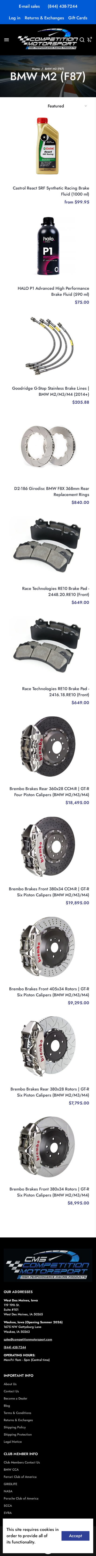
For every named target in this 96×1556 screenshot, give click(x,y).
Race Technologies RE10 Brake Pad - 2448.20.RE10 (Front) (55, 591)
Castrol (84, 182)
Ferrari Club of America (20, 1477)
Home (36, 69)
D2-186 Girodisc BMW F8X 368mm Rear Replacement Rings (51, 491)
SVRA (8, 1513)
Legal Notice (13, 1442)
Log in (15, 18)
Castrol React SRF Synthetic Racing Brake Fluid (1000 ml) (51, 191)
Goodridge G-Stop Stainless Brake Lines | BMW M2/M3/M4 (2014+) (50, 391)
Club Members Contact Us (22, 1462)
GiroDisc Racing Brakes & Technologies (60, 482)
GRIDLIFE (10, 1484)
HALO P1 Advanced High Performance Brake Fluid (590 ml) (53, 291)
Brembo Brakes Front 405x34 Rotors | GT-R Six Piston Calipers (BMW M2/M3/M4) (49, 992)
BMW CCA (11, 1469)
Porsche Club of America (21, 1498)
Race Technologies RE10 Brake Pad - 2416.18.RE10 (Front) (55, 692)
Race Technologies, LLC (71, 582)
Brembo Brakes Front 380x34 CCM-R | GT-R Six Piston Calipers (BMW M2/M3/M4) (49, 892)
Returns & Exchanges (44, 18)
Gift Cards (77, 18)
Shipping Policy (15, 1427)
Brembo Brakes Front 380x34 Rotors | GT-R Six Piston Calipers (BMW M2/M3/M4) (49, 1192)
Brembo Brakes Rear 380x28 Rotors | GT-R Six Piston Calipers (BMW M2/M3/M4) (49, 1092)
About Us (10, 1384)
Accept (75, 1536)
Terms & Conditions (17, 1413)
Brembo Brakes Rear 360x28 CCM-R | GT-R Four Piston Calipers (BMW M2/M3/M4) (49, 792)
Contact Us (11, 1391)
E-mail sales (29, 6)
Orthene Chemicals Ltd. (72, 282)
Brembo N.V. (79, 782)
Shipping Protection (18, 1434)
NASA (8, 1491)
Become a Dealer (15, 1398)
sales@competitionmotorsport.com (28, 1339)
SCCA (8, 1505)
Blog (7, 1405)
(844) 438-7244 (62, 6)
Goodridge (81, 382)
